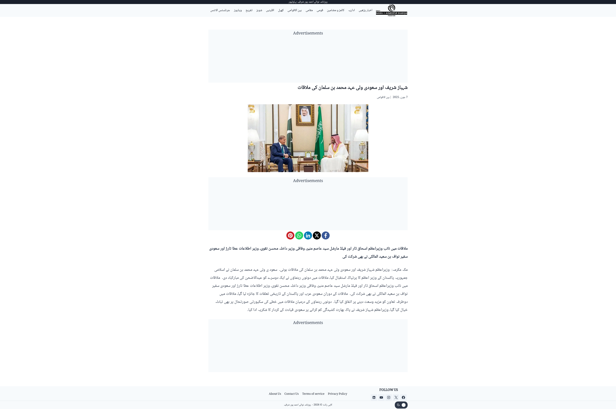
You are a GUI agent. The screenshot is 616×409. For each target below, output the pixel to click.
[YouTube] (381, 397)
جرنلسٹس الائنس (220, 10)
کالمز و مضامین (335, 10)
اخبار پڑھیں (365, 10)
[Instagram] (388, 397)
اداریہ (351, 10)
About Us (275, 394)
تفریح (249, 10)
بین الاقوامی (294, 10)
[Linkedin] (374, 397)
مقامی (309, 10)
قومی (320, 10)
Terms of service (313, 394)
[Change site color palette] (401, 405)
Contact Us (291, 394)
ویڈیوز (238, 10)
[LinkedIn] (308, 235)
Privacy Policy (337, 394)
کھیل (281, 10)
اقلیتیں (270, 10)
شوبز (259, 10)
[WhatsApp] (299, 235)
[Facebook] (326, 235)
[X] (317, 235)
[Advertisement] (308, 60)
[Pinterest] (290, 235)
